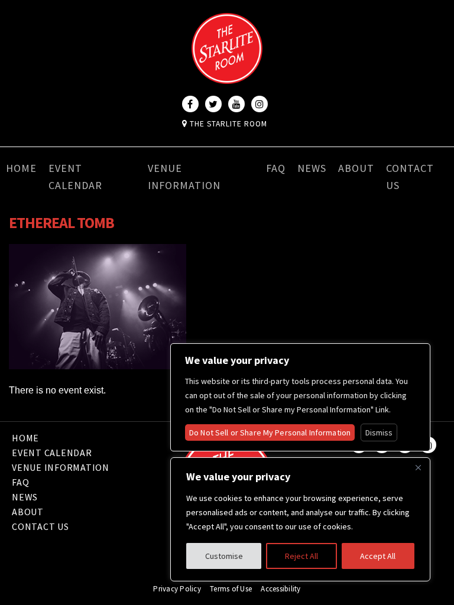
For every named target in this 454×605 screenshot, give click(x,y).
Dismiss (379, 432)
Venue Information (184, 176)
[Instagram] (259, 104)
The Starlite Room (227, 124)
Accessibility (280, 589)
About (356, 168)
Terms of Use (231, 589)
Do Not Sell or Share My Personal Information (270, 432)
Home (21, 168)
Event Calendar (75, 176)
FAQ (276, 168)
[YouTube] (236, 104)
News (311, 168)
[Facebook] (190, 104)
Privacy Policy (177, 589)
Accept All (377, 556)
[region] (300, 519)
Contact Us (410, 176)
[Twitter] (213, 104)
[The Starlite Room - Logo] (227, 76)
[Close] (418, 467)
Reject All (301, 556)
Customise (224, 556)
